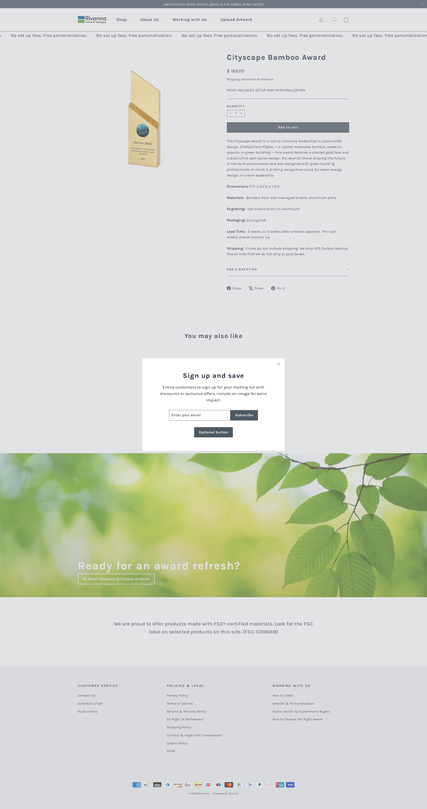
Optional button (213, 432)
